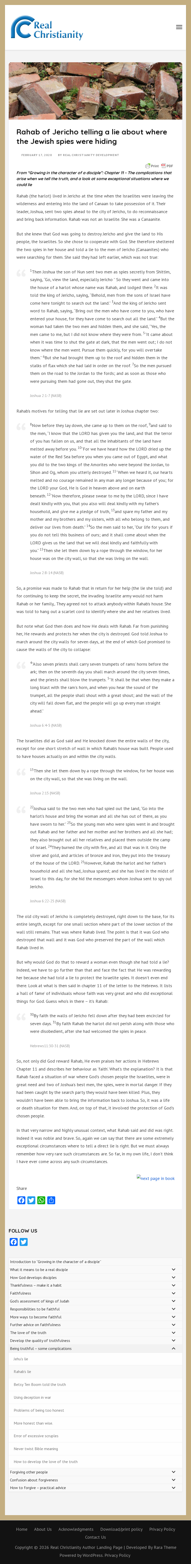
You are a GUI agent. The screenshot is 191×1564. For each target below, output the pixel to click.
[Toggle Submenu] (173, 1269)
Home (21, 1529)
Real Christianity (65, 1547)
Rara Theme (165, 1547)
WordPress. (93, 1555)
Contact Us (95, 1537)
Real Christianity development (91, 155)
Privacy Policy (162, 1529)
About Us (43, 1529)
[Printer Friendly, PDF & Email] (159, 165)
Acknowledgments (76, 1529)
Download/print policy (121, 1529)
